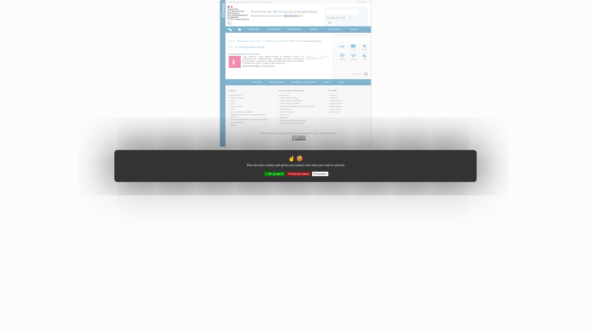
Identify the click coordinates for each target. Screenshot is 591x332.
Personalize (320, 174)
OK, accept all (275, 174)
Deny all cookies (299, 174)
